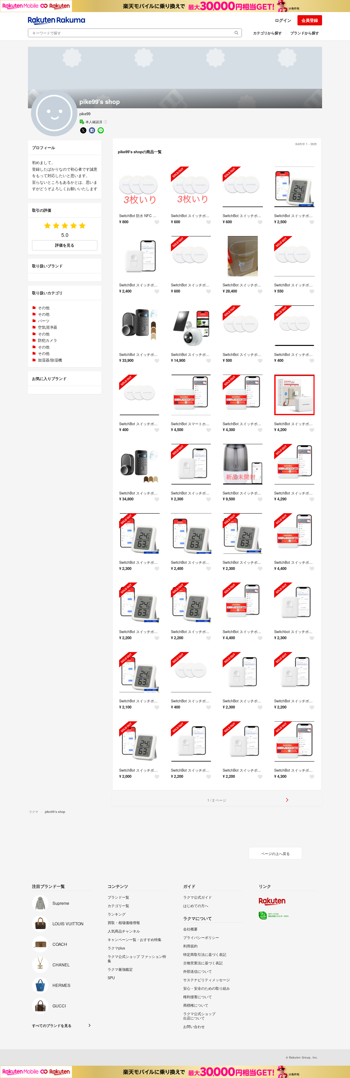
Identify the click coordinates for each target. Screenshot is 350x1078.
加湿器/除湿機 (50, 360)
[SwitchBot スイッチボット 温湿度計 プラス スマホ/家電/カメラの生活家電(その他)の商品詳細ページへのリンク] (139, 533)
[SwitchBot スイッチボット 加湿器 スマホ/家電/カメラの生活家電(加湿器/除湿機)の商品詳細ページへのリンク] (243, 464)
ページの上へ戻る (275, 853)
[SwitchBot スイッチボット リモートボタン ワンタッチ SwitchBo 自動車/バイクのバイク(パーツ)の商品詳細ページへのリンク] (139, 256)
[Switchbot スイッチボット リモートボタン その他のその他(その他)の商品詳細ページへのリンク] (294, 602)
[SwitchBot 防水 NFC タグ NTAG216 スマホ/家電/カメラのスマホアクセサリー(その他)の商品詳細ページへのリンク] (139, 187)
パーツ (43, 320)
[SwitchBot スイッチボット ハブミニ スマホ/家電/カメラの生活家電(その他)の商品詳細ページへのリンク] (243, 395)
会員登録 (310, 20)
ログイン (283, 20)
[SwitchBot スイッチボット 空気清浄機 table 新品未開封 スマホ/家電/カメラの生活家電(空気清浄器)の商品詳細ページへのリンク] (243, 256)
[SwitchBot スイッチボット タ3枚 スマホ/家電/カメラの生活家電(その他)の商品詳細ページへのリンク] (191, 672)
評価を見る (64, 245)
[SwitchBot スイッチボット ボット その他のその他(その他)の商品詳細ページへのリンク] (294, 395)
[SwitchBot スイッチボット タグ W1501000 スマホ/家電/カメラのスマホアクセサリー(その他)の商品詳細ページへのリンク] (191, 187)
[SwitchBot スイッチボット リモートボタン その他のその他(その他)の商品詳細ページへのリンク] (191, 464)
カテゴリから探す (267, 32)
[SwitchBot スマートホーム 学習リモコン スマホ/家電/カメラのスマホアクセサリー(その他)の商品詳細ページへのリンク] (191, 395)
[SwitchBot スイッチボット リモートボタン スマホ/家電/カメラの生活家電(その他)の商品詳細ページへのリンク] (243, 672)
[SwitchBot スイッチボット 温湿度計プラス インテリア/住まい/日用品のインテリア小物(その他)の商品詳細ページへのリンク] (294, 187)
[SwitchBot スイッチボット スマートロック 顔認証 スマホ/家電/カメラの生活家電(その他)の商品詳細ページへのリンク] (139, 464)
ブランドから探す (304, 32)
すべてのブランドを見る (51, 1025)
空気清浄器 (47, 327)
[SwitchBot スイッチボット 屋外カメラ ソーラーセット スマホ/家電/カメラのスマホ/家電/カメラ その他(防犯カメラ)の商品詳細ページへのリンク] (191, 325)
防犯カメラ (47, 340)
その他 (43, 307)
